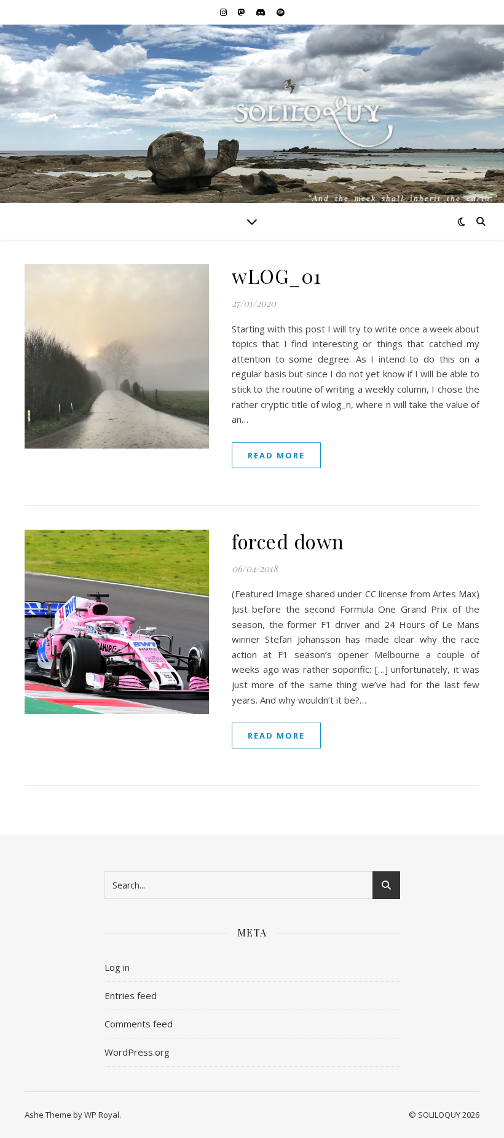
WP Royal (101, 1114)
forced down (288, 541)
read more (276, 455)
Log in (117, 967)
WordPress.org (137, 1052)
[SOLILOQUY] (252, 135)
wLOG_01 (276, 275)
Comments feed (138, 1024)
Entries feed (130, 995)
